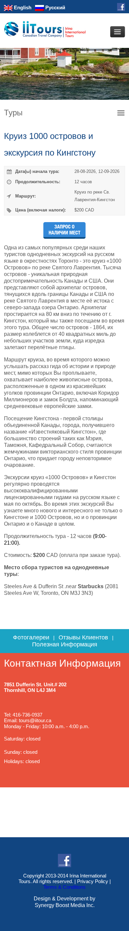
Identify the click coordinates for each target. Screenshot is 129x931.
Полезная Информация (64, 644)
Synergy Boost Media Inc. (65, 905)
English (22, 7)
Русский (54, 7)
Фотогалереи (31, 637)
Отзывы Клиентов (83, 637)
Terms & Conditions (64, 887)
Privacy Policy (92, 881)
